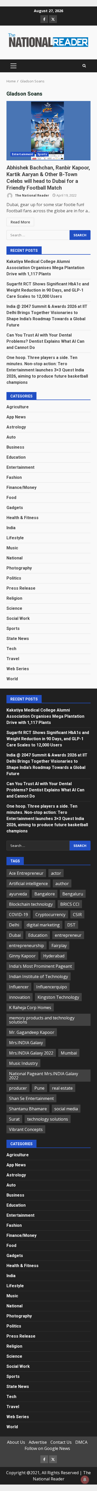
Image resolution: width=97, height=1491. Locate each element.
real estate (62, 1088)
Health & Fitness (22, 517)
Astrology (16, 427)
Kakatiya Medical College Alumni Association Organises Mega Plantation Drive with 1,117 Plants (45, 267)
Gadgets (14, 507)
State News (17, 638)
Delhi (14, 925)
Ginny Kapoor (22, 956)
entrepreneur (68, 935)
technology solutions (47, 1119)
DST (71, 925)
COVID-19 (18, 914)
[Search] (84, 66)
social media (66, 1109)
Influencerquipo (51, 987)
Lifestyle (15, 537)
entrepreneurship (26, 945)
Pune (39, 1088)
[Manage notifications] (85, 1480)
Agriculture (17, 406)
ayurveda (18, 894)
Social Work (18, 618)
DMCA (81, 1442)
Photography (19, 568)
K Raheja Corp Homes (30, 1007)
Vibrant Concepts (26, 1129)
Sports (42, 154)
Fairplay (59, 945)
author (62, 883)
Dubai (15, 935)
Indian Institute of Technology (38, 976)
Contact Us (61, 1442)
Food (11, 497)
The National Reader (31, 195)
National (14, 558)
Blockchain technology (31, 904)
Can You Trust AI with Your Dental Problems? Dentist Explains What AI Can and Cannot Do (45, 341)
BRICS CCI (69, 904)
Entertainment (22, 154)
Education (16, 457)
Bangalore (44, 894)
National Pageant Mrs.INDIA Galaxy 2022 (43, 1076)
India (11, 527)
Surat (14, 1119)
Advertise (38, 1442)
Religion (14, 598)
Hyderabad (53, 956)
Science (14, 608)
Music (12, 547)
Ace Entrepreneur (26, 873)
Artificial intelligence (28, 883)
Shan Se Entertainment (31, 1098)
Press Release (20, 588)
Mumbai (69, 1053)
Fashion (14, 477)
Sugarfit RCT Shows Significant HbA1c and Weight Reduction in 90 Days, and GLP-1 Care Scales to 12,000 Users (47, 290)
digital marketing (43, 925)
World (12, 678)
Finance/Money (21, 487)
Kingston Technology (58, 997)
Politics (13, 578)
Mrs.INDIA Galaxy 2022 (31, 1053)
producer (18, 1088)
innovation (19, 997)
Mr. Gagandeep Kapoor (31, 1032)
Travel (12, 658)
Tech (11, 648)
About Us (16, 1442)
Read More (20, 222)
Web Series (17, 668)
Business (15, 447)
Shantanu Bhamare (28, 1109)
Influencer (19, 987)
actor (56, 873)
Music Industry (23, 1063)
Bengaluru (72, 894)
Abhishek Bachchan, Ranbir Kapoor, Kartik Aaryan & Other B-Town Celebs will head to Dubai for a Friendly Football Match (48, 130)
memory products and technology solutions (41, 1020)
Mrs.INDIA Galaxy (26, 1042)
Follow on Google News (47, 1448)
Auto (11, 437)
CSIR (77, 914)
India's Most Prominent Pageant (40, 966)
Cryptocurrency (50, 914)
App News (16, 417)
